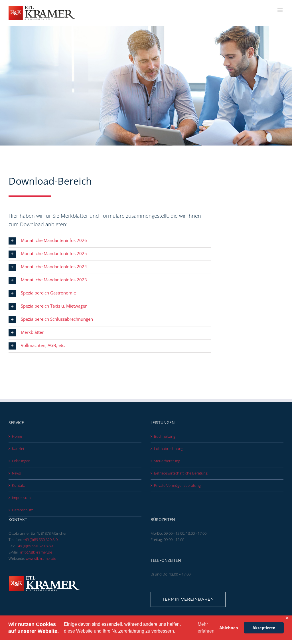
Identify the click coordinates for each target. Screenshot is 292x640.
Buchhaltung (164, 436)
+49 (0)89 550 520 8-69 (34, 545)
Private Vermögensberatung (177, 485)
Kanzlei (18, 448)
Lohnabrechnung (168, 448)
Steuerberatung (167, 460)
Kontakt (18, 485)
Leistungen (21, 460)
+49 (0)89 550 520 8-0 (40, 539)
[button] (110, 241)
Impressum (21, 497)
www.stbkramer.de (41, 558)
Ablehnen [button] (228, 627)
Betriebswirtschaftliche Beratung (181, 473)
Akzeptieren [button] (263, 627)
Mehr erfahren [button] (206, 627)
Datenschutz (22, 509)
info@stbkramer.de (36, 552)
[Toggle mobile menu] (280, 10)
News (16, 473)
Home (17, 436)
